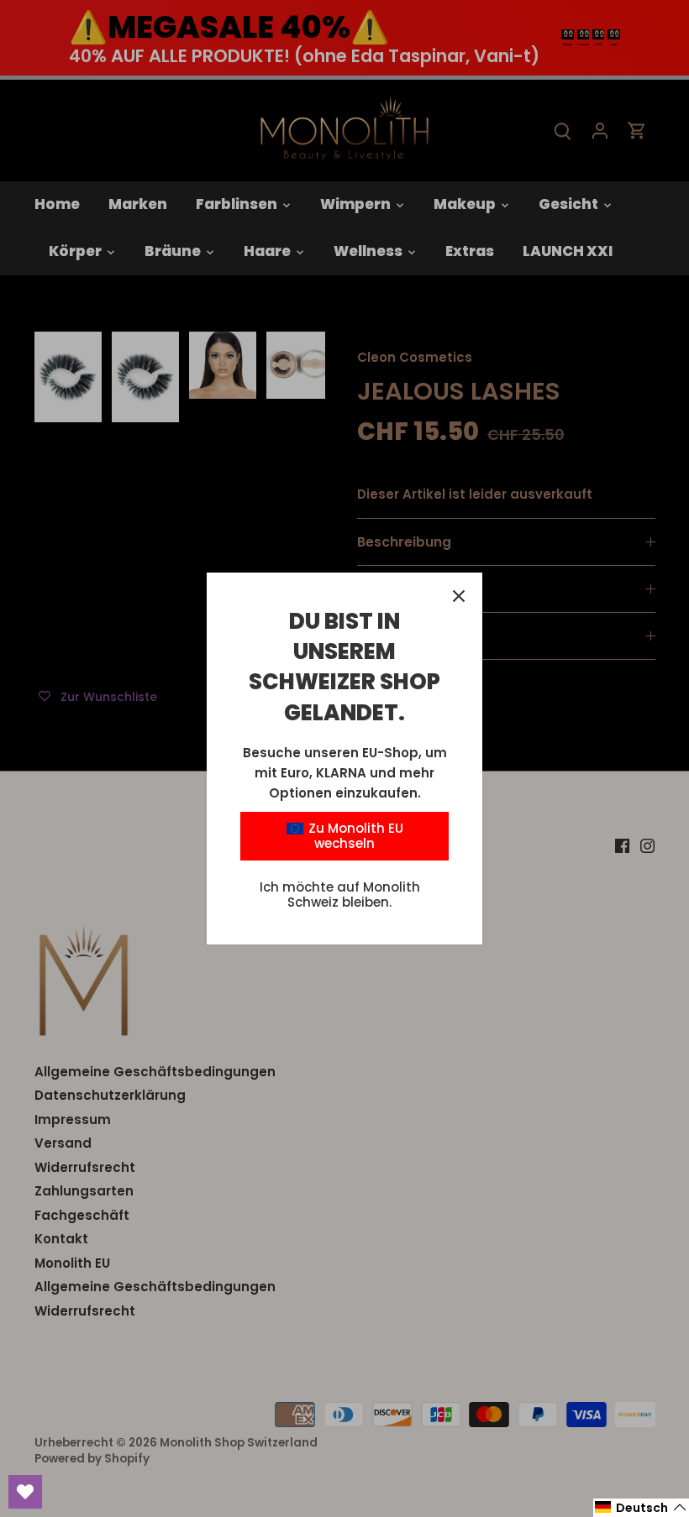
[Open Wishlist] (25, 1492)
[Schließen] (458, 596)
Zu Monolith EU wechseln (354, 835)
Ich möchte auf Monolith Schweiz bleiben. (340, 894)
